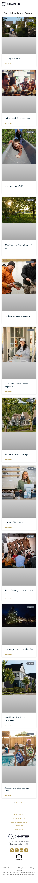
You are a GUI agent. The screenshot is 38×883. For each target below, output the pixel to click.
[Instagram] (17, 850)
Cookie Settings (19, 829)
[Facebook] (12, 850)
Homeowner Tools (19, 818)
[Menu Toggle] (34, 4)
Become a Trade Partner (19, 822)
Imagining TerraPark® (14, 186)
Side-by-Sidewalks (12, 59)
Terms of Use (19, 825)
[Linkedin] (26, 850)
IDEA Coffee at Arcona (15, 522)
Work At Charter (19, 815)
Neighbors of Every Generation (18, 118)
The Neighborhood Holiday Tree (19, 649)
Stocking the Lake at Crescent (17, 316)
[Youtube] (21, 850)
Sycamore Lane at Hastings (16, 455)
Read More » (8, 64)
